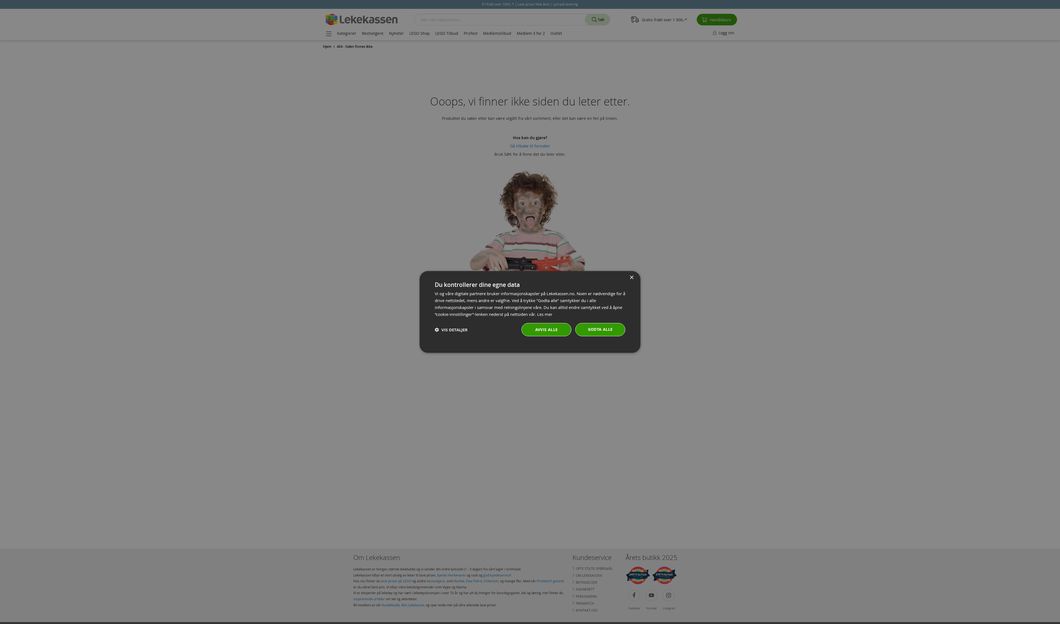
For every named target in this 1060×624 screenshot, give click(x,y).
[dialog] (530, 312)
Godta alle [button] (600, 329)
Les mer (544, 314)
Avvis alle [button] (546, 329)
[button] (451, 330)
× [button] (631, 278)
